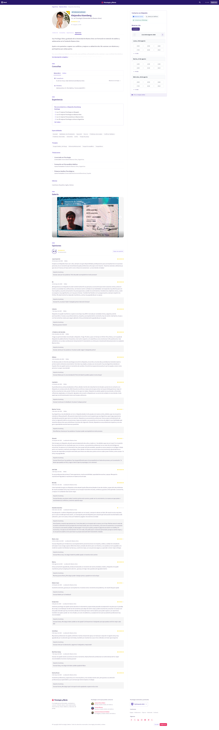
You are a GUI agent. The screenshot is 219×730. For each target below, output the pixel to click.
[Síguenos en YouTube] (145, 720)
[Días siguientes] (162, 34)
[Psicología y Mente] (109, 2)
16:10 (159, 68)
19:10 (159, 50)
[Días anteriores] (134, 34)
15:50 (148, 46)
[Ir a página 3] (87, 235)
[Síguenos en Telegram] (148, 720)
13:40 (159, 64)
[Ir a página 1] (83, 235)
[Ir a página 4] (90, 235)
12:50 (148, 64)
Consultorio (136, 29)
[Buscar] (200, 2)
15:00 (138, 46)
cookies (103, 724)
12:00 (138, 64)
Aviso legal (91, 724)
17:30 (138, 50)
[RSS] (152, 720)
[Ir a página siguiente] (120, 217)
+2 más (137, 53)
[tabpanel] (88, 83)
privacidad (97, 724)
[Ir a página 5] (92, 235)
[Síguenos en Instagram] (141, 720)
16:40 (159, 46)
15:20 (148, 68)
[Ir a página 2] (85, 235)
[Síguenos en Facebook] (131, 720)
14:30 (138, 68)
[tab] (57, 73)
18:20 (148, 50)
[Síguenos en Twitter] (134, 720)
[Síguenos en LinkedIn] (138, 720)
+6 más (137, 71)
